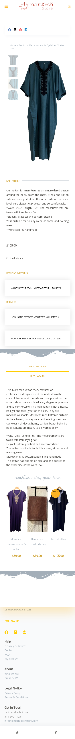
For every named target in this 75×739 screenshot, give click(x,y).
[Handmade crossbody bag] (37, 509)
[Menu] (6, 6)
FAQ (7, 654)
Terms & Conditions (16, 697)
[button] (38, 288)
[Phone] (56, 733)
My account (11, 658)
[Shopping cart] (69, 6)
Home (13, 45)
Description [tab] (37, 366)
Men (31, 45)
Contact (9, 650)
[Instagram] (15, 632)
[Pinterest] (20, 29)
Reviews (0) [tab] (37, 376)
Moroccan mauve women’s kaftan (16, 544)
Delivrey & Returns (16, 646)
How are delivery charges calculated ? (36, 338)
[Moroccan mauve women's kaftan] (16, 509)
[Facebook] (9, 29)
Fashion (22, 45)
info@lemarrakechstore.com (21, 720)
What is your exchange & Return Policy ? (36, 288)
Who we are (12, 674)
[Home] (17, 733)
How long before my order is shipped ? (35, 317)
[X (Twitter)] (15, 29)
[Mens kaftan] (58, 509)
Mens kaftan (58, 539)
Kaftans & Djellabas (46, 45)
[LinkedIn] (26, 29)
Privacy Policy (13, 693)
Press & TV (11, 678)
